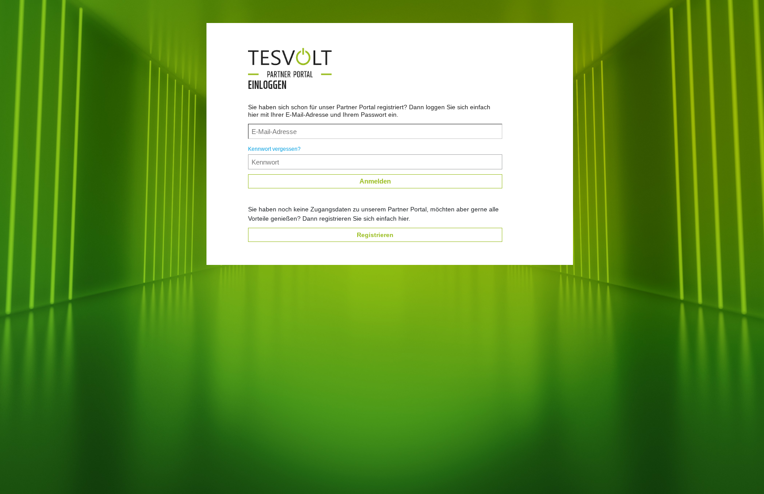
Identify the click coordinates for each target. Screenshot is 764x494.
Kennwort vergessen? (274, 149)
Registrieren (375, 234)
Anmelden (375, 181)
